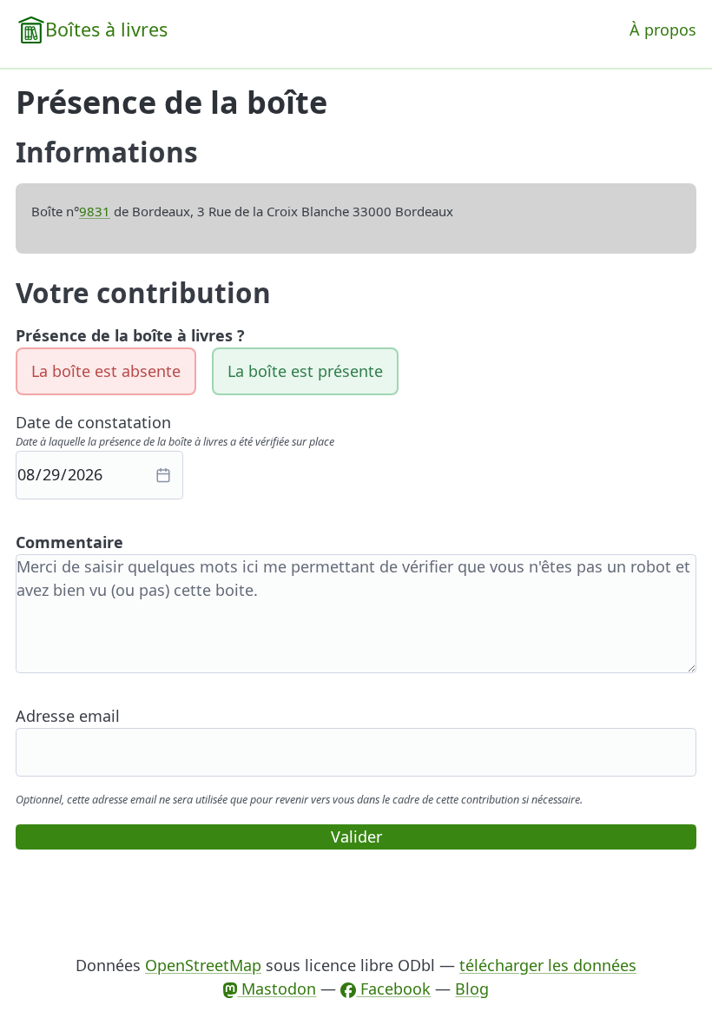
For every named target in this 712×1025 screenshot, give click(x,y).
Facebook (393, 988)
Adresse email (68, 715)
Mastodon (276, 988)
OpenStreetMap (203, 965)
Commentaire (69, 542)
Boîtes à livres (106, 29)
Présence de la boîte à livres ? (130, 335)
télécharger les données (547, 965)
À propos (663, 29)
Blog (472, 988)
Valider (356, 836)
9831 (94, 211)
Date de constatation (93, 422)
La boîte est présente (305, 370)
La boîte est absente (106, 370)
